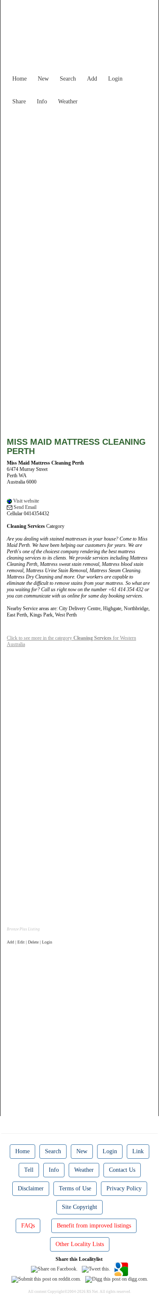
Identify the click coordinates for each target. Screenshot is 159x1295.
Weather (68, 101)
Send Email (24, 507)
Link (138, 1151)
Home (19, 79)
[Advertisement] (79, 188)
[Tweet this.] (96, 1269)
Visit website (25, 501)
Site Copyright (79, 1207)
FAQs (28, 1225)
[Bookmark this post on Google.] (121, 1269)
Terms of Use (75, 1188)
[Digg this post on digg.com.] (116, 1279)
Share (19, 101)
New (43, 79)
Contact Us (122, 1170)
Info (42, 101)
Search (68, 79)
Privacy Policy (124, 1188)
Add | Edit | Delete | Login (29, 942)
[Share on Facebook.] (54, 1269)
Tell (28, 1170)
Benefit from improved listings (94, 1225)
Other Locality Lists (80, 1244)
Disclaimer (31, 1188)
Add (92, 79)
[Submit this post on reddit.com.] (46, 1279)
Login (115, 79)
